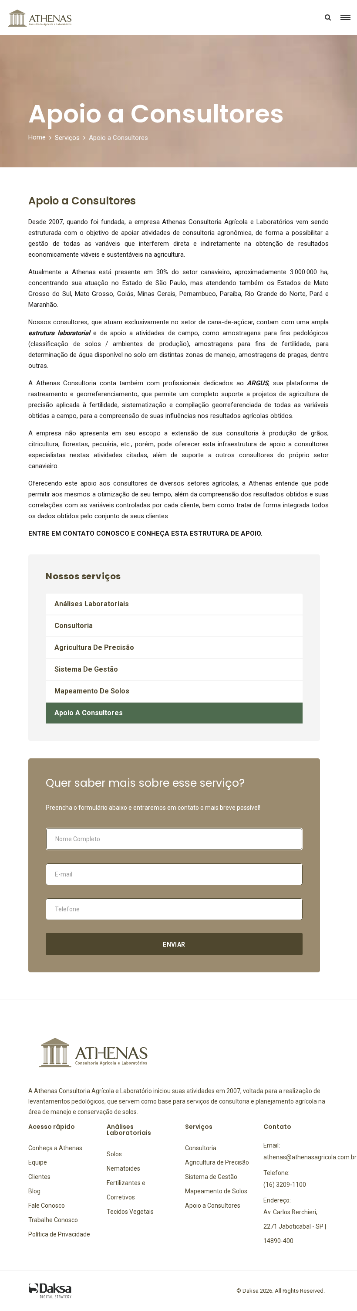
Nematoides (123, 1168)
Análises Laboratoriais (91, 604)
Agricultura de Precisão (94, 647)
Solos (114, 1154)
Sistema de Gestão (86, 669)
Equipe (37, 1162)
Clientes (39, 1176)
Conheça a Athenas (55, 1148)
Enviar (174, 944)
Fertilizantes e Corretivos (126, 1190)
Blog (34, 1191)
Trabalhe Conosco (53, 1219)
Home (37, 137)
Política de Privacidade (59, 1234)
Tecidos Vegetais (130, 1211)
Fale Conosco (46, 1205)
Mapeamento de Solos (91, 691)
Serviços (67, 138)
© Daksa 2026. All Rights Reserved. (280, 1290)
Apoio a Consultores (88, 713)
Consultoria (73, 626)
